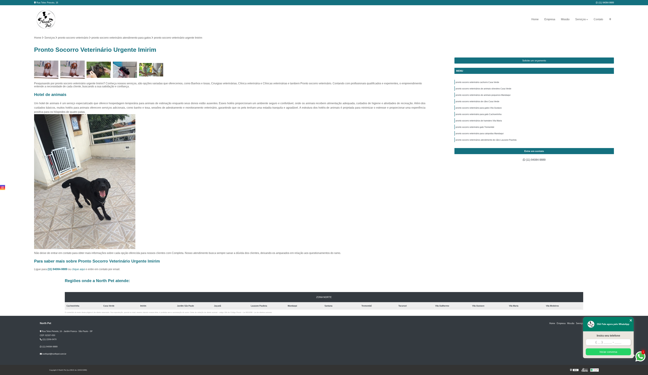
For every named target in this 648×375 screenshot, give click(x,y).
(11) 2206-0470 (49, 339)
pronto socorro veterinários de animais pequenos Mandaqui (483, 95)
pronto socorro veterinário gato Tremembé (475, 127)
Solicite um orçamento (534, 60)
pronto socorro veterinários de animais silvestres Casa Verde (483, 89)
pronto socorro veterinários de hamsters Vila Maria (479, 121)
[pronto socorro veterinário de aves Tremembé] (46, 69)
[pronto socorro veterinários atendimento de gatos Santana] (99, 69)
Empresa (549, 19)
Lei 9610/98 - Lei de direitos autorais (257, 312)
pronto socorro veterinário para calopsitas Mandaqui (480, 133)
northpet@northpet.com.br (54, 354)
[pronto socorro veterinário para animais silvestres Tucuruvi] (151, 69)
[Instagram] (2, 187)
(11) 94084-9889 (606, 2)
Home (535, 19)
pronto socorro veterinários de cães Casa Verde (477, 101)
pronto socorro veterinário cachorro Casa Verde (477, 82)
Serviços (580, 19)
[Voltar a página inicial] (46, 19)
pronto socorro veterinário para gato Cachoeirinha (479, 114)
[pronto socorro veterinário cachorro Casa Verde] (72, 69)
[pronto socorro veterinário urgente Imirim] (125, 69)
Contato (598, 19)
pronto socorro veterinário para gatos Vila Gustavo (479, 108)
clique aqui (78, 269)
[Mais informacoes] (610, 19)
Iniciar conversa (608, 351)
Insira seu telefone (608, 335)
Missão (565, 19)
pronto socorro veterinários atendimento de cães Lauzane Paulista (486, 140)
